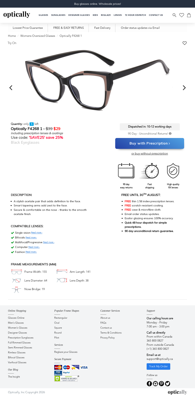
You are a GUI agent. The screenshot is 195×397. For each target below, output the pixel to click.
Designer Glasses (17, 333)
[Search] (174, 15)
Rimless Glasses (17, 352)
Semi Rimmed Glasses (20, 347)
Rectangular (60, 318)
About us (105, 318)
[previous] (11, 88)
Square (58, 328)
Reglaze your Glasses (66, 352)
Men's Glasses (16, 323)
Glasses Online (16, 318)
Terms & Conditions (111, 333)
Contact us (106, 328)
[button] (95, 15)
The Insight (14, 377)
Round (58, 333)
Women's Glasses (17, 328)
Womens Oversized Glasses (37, 36)
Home (12, 36)
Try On (12, 43)
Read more (36, 233)
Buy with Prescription (148, 143)
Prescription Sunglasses (21, 338)
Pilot (56, 338)
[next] (184, 88)
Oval (56, 323)
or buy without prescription (149, 153)
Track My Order (158, 366)
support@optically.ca (160, 359)
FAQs (103, 323)
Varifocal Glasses (17, 362)
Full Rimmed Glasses (19, 343)
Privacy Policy (107, 338)
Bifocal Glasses (16, 357)
